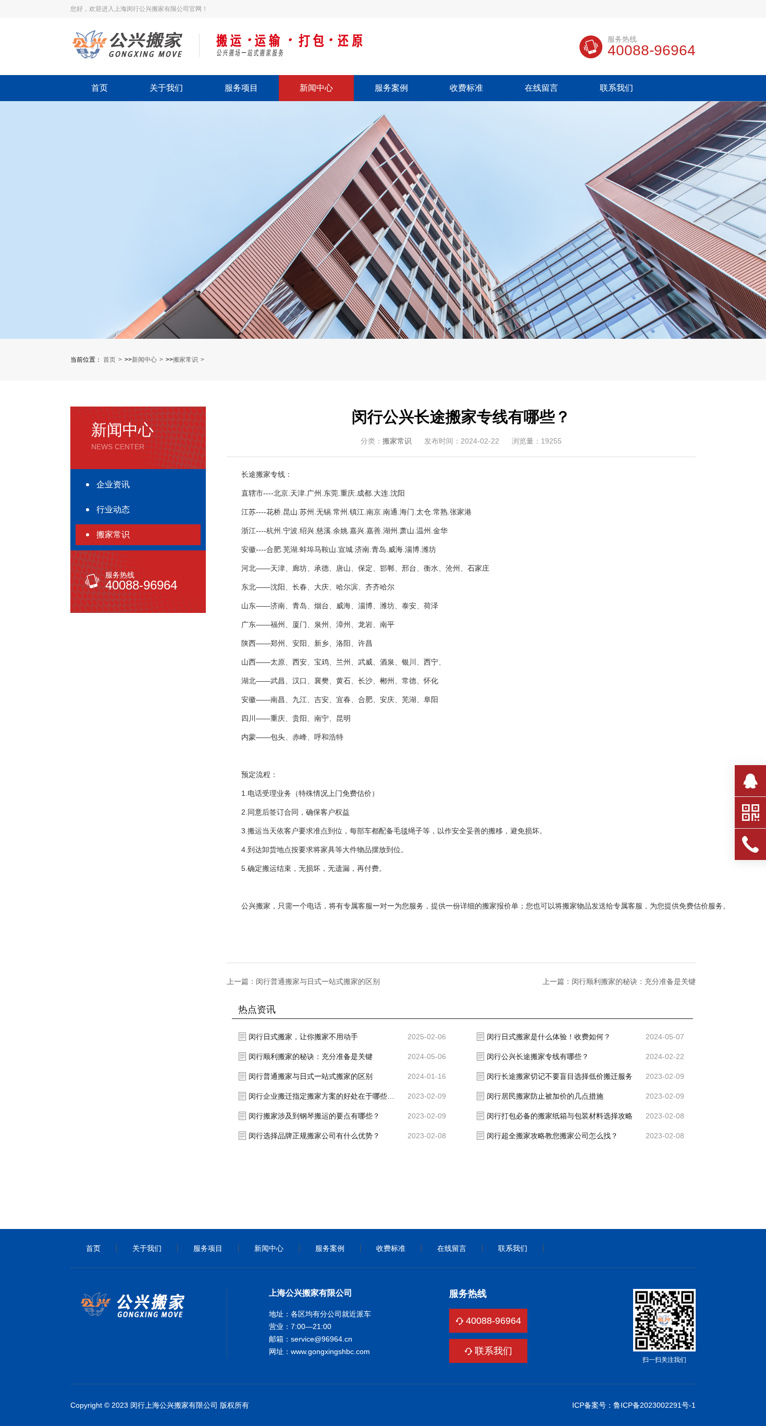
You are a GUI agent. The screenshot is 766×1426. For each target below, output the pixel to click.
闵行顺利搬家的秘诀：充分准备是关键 (311, 1056)
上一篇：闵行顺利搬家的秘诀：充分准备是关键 (619, 981)
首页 (99, 88)
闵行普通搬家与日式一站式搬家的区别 (311, 1076)
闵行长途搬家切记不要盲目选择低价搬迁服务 (560, 1076)
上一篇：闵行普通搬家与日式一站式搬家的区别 (303, 981)
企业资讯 (113, 484)
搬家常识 (185, 359)
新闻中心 (316, 88)
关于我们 (166, 88)
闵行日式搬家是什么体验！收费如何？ (549, 1036)
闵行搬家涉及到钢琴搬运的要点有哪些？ (314, 1116)
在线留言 (541, 88)
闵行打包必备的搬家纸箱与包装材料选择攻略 (560, 1116)
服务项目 (241, 88)
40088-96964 (493, 1321)
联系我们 (616, 88)
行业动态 (113, 509)
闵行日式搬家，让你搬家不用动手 (303, 1036)
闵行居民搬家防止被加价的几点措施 (545, 1096)
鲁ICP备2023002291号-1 (654, 1405)
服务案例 (391, 88)
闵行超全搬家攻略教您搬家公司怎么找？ (552, 1136)
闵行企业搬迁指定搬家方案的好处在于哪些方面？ (324, 1096)
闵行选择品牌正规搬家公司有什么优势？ (314, 1136)
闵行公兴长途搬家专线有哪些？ (538, 1056)
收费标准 (466, 88)
